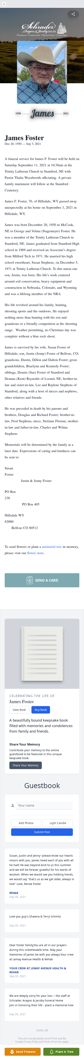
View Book (19, 710)
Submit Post (42, 832)
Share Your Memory (25, 765)
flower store (35, 552)
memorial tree (52, 546)
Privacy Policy (31, 1041)
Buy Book (41, 710)
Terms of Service (53, 1041)
